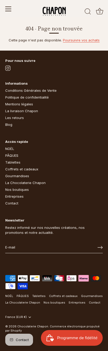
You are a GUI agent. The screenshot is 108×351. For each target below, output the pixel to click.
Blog (8, 124)
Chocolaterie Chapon (32, 326)
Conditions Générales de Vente (31, 90)
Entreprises (14, 196)
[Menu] (8, 9)
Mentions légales (19, 104)
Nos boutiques (17, 189)
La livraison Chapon (21, 111)
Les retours (14, 118)
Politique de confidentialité (27, 97)
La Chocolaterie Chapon (25, 183)
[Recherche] (88, 12)
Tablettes (12, 162)
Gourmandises (17, 176)
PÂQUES (11, 155)
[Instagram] (7, 68)
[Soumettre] (100, 247)
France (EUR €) (16, 317)
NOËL (9, 149)
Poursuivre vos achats (81, 40)
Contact (11, 203)
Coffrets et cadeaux (21, 169)
